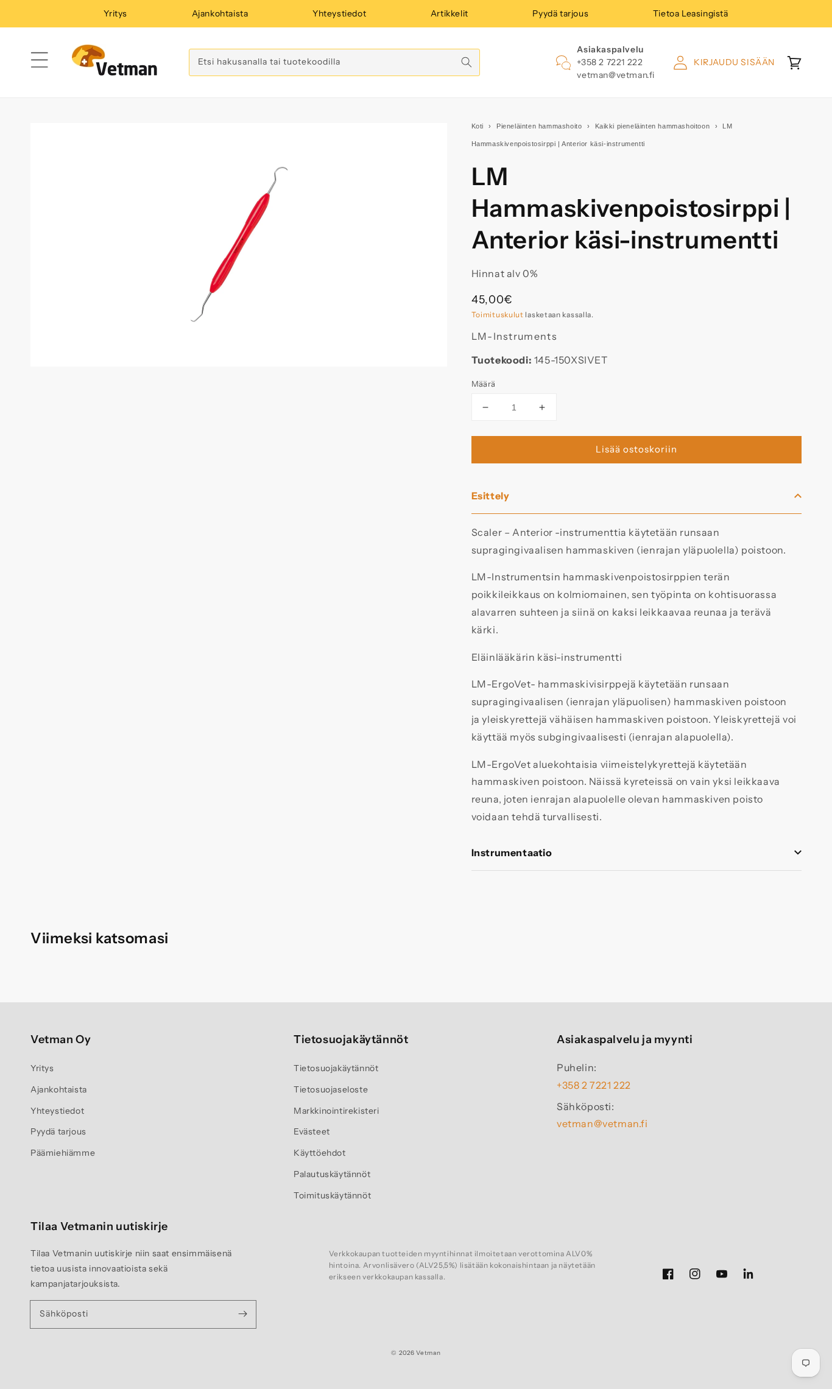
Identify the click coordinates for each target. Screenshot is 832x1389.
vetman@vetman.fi (616, 74)
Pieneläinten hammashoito (539, 126)
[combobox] (334, 62)
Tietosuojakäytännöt (336, 1068)
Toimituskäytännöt (332, 1195)
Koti (477, 126)
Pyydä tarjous (560, 13)
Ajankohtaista (220, 13)
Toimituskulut (497, 314)
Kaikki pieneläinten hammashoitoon (652, 126)
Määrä (483, 384)
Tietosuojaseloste (331, 1089)
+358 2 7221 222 (610, 62)
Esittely (490, 496)
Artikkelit (449, 13)
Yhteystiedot (339, 13)
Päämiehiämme (62, 1152)
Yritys (115, 13)
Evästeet (312, 1131)
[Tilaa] (242, 1314)
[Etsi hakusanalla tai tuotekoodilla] (466, 62)
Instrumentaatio (511, 852)
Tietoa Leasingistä (690, 13)
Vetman (428, 1353)
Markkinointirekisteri (336, 1110)
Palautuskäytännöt (332, 1174)
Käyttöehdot (320, 1152)
